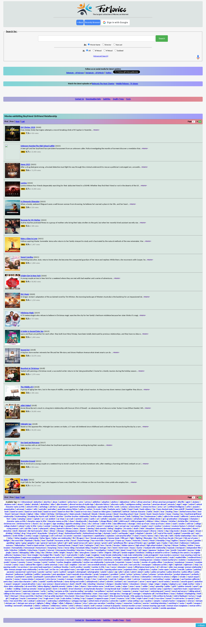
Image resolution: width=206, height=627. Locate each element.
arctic (117, 507)
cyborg (52, 529)
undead (31, 601)
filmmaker (148, 538)
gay (38, 543)
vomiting (110, 603)
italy (135, 550)
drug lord (53, 533)
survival (110, 591)
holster (191, 545)
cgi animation (171, 519)
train (57, 599)
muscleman (179, 562)
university (114, 601)
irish (117, 550)
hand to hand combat (35, 545)
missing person (146, 560)
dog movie (174, 531)
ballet (124, 509)
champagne (183, 519)
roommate (146, 579)
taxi (56, 594)
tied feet (39, 596)
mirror (135, 560)
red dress (135, 577)
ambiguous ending (133, 504)
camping (21, 519)
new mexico (113, 565)
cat (98, 519)
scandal (42, 582)
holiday (183, 545)
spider (167, 587)
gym (159, 543)
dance (75, 529)
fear (87, 538)
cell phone (128, 519)
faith (171, 536)
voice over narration (97, 603)
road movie (102, 579)
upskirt (123, 601)
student (125, 589)
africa (133, 502)
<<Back (80, 22)
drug (23, 533)
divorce (153, 531)
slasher (70, 587)
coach (174, 524)
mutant (8, 565)
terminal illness (162, 594)
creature (166, 526)
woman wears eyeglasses (177, 606)
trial (127, 599)
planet (140, 572)
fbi (74, 538)
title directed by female (119, 596)
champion (194, 519)
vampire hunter (168, 601)
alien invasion (62, 504)
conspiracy (109, 526)
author (82, 509)
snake (118, 587)
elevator (149, 533)
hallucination (20, 545)
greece (97, 543)
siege (151, 584)
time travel (103, 596)
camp (14, 519)
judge (198, 550)
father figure (45, 538)
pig (116, 572)
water (182, 603)
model (6, 562)
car (42, 519)
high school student (155, 545)
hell (97, 545)
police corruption (158, 572)
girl (66, 543)
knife (56, 553)
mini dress (108, 560)
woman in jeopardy (112, 606)
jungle (8, 553)
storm (55, 589)
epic (197, 533)
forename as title (62, 541)
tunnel (168, 599)
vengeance (181, 601)
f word (143, 536)
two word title (16, 601)
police (147, 572)
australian (52, 509)
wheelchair (28, 606)
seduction (199, 582)
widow (37, 606)
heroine (116, 545)
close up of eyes (157, 524)
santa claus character (22, 582)
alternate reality (117, 504)
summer (144, 589)
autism (89, 509)
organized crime (130, 570)
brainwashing (20, 517)
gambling (10, 543)
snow (131, 587)
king (38, 553)
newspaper (146, 565)
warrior (146, 603)
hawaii (75, 545)
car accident (50, 519)
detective (7, 531)
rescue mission (28, 579)
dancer (83, 529)
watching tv (173, 603)
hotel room (123, 548)
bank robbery (145, 509)
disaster (83, 531)
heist (81, 545)
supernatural (194, 589)
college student (10, 526)
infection (13, 550)
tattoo (50, 594)
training (76, 599)
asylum (29, 509)
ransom (116, 577)
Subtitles (106, 99)
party (56, 572)
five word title (17, 541)
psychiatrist (20, 577)
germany (52, 543)
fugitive (175, 541)
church (35, 524)
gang (24, 543)
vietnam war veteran (26, 603)
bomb (142, 514)
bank (136, 509)
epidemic (7, 536)
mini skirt (118, 560)
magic (88, 555)
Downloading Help (93, 99)
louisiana (17, 555)
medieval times (194, 558)
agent (188, 502)
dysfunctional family (73, 533)
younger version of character (139, 608)
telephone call (148, 594)
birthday (50, 514)
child (115, 521)
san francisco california (190, 579)
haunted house (64, 545)
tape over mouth (39, 594)
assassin (196, 507)
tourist (23, 599)
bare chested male (165, 509)
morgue (37, 562)
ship (84, 584)
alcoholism (44, 504)
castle (92, 519)
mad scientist (72, 555)
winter (64, 606)
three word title (27, 596)
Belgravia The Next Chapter (103, 84)
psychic (29, 577)
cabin (160, 517)
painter (189, 570)
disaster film (93, 531)
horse (60, 548)
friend (152, 541)
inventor (90, 550)
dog (166, 531)
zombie (156, 608)
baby (104, 509)
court (151, 526)
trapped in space (102, 599)
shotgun (109, 584)
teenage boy (115, 594)
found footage (84, 541)
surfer (43, 591)
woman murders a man (131, 606)
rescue (17, 579)
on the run (54, 570)
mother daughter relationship (69, 562)
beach (156, 512)
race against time (90, 577)
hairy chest (174, 543)
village (54, 603)
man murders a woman (169, 555)
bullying (135, 517)
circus (84, 524)
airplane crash (10, 504)
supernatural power (31, 591)
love (24, 555)
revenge (69, 579)
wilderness (55, 606)
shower (144, 584)
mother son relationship (93, 562)
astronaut (20, 509)
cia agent (47, 524)
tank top (26, 594)
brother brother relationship (77, 517)
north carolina (76, 567)
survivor (118, 591)
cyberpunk (43, 529)
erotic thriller (18, 536)
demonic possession (172, 529)
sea (125, 582)
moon (29, 562)
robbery (121, 579)
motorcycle (109, 562)
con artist (91, 526)
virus (85, 603)
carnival (78, 519)
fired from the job (166, 538)
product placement (182, 574)
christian (172, 521)
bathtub (126, 512)
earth (114, 533)
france (128, 541)
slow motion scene (95, 587)
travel (112, 599)
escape (36, 536)
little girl (116, 553)
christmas (194, 521)
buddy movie (119, 517)
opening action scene (113, 570)
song (152, 587)
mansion (90, 558)
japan (145, 550)
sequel (8, 584)
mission (157, 560)
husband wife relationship (155, 548)
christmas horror (24, 524)
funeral (182, 541)
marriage (116, 558)
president (115, 574)
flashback (29, 541)
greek (104, 543)
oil (157, 567)
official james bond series (144, 567)
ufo (25, 601)
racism (101, 577)
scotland (118, 582)
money (14, 562)
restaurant (39, 579)
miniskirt (127, 560)
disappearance (72, 531)
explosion (110, 536)
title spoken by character (141, 596)
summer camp (156, 589)
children (149, 521)
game (18, 543)
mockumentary (194, 560)
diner (46, 531)
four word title (97, 541)
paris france (31, 572)
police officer (187, 572)
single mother (188, 584)
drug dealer (42, 533)
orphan (154, 570)
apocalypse (91, 507)
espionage (44, 536)
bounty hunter (159, 514)
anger (185, 504)
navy (61, 565)
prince (129, 574)
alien (53, 504)
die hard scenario (35, 531)
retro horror (51, 579)
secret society (164, 582)
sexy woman (48, 584)
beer (176, 512)
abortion (47, 502)
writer (72, 608)
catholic (104, 519)
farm (201, 536)
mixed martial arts (169, 560)
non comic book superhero (41, 567)
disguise (117, 531)
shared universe (61, 584)
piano (110, 572)
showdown (134, 584)
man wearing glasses (12, 558)
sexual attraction (28, 584)
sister (198, 584)
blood (116, 514)
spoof (195, 587)
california (184, 517)
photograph (81, 572)
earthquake (123, 533)
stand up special (44, 589)
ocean (130, 567)
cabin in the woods (171, 517)
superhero (167, 589)
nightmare (188, 565)
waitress (137, 603)
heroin (109, 545)
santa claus (7, 582)
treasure (120, 599)
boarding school (126, 514)
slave (76, 587)
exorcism (77, 536)
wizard (86, 606)
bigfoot (30, 514)
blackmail (86, 514)
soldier (145, 587)
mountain (120, 562)
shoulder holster (121, 584)
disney (124, 531)
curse (35, 529)
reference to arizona (161, 577)
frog (168, 541)
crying (198, 526)
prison (144, 574)
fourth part (110, 541)
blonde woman (105, 514)
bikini (43, 514)
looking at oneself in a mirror (158, 553)
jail (140, 550)
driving (17, 533)
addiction (96, 502)
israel (129, 550)
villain (61, 603)
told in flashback (180, 596)
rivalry (87, 579)
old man (163, 567)
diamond (22, 531)
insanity (42, 550)
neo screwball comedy (97, 565)
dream (198, 531)
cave (120, 519)
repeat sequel (193, 577)
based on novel (50, 512)
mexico (79, 560)
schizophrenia (92, 582)
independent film (194, 548)
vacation (148, 601)
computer (81, 526)
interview (81, 550)
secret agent (151, 582)
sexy (39, 584)
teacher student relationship (79, 594)
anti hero (53, 507)
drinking (9, 533)
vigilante (40, 603)
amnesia (171, 504)
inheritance (33, 550)
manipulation (79, 558)
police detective (173, 572)
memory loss (18, 560)
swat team (144, 591)
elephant (140, 533)
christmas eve (9, 524)
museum (189, 562)
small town (109, 587)
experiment (88, 536)
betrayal (15, 514)
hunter (140, 548)
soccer (138, 587)
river (94, 579)
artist (188, 507)
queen (65, 577)
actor (81, 502)
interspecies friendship (65, 550)
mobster (182, 560)
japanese (152, 550)
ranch (108, 577)
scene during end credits (75, 582)
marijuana (99, 558)
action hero (72, 502)
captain (37, 519)
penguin (71, 572)
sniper (125, 587)
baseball (189, 509)
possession (46, 574)
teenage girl (127, 594)
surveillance (100, 591)
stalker (9, 589)
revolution (79, 579)
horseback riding (83, 548)
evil (52, 536)
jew (167, 550)
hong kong (52, 548)
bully (129, 517)
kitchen (49, 553)
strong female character (93, 589)
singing (164, 584)
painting (197, 570)
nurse (113, 567)
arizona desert (135, 507)
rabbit (78, 577)
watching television (159, 603)
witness (78, 606)
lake (76, 553)
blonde (95, 514)
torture (192, 596)
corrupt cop (124, 526)
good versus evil (80, 543)
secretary (175, 582)
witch (71, 606)
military (86, 560)
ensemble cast (188, 533)
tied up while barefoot (53, 596)
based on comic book (33, 512)
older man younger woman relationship (185, 567)
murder (136, 562)
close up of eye (143, 524)
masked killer (181, 558)
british (52, 517)
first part (179, 538)
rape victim (125, 577)
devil (15, 531)
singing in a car (175, 584)
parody (41, 572)
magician (95, 555)
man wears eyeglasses (31, 558)
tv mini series (178, 599)
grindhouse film (120, 543)
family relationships (183, 536)
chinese (164, 521)
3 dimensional (26, 502)
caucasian (112, 519)
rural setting (158, 579)
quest (72, 577)
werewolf (18, 606)
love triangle (33, 555)
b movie (97, 509)
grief (110, 543)
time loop (80, 596)
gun (145, 543)
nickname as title (160, 565)
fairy (157, 536)
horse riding (69, 548)
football (50, 541)
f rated (135, 536)
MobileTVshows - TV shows (127, 84)
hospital (94, 548)
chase (71, 521)
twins (6, 601)
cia (41, 524)
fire (155, 538)
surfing (50, 591)
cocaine (182, 524)
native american (50, 565)
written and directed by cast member (92, 608)
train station (66, 599)
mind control (97, 560)
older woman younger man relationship (20, 570)
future (190, 541)
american (147, 504)
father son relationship (61, 538)
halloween (184, 543)
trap (83, 599)
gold (70, 543)
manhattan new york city (52, 558)
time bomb (69, 596)
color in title (31, 526)
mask (172, 558)
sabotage (175, 579)
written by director (117, 608)
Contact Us (79, 99)
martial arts (149, 558)
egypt (132, 533)
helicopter (89, 545)
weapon (197, 603)
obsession (122, 567)
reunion (61, 579)
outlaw (173, 570)
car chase (61, 519)
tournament (32, 599)
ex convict (68, 536)
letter (101, 553)
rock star (136, 579)
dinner (52, 531)
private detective (165, 574)
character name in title (36, 521)
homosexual (29, 548)
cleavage (131, 524)
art (165, 507)
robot (129, 579)
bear (162, 512)
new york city (134, 565)
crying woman (12, 529)
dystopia (106, 533)
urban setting (133, 601)
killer (32, 553)
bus (142, 517)
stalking (17, 589)
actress (88, 502)
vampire (157, 601)
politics (37, 574)
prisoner (152, 574)
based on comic (16, 512)
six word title (30, 587)
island (123, 550)
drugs (61, 533)
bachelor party (114, 509)
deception (150, 529)
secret (142, 582)
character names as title (58, 521)
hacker (165, 543)
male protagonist (151, 555)
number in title (98, 567)
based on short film (66, 512)
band (130, 509)
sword (167, 591)
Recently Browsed (92, 22)
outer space (164, 570)
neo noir (82, 565)
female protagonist (98, 538)
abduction (38, 502)
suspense (127, 591)
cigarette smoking (72, 524)
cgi (163, 519)
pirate (127, 572)
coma (40, 526)
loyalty (57, 555)
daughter (118, 529)
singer (157, 584)
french (145, 541)
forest (73, 541)
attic (35, 509)
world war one (48, 608)
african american (144, 502)
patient (63, 572)
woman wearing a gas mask (154, 606)
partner (49, 572)
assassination (9, 509)
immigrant (180, 548)
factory (150, 536)
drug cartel (31, 533)
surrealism (89, 591)
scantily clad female (55, 582)
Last (23, 122)
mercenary (60, 560)
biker (37, 514)
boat (136, 514)
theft (199, 594)
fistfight (7, 541)
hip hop (167, 545)
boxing (176, 514)
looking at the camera (180, 553)
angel (178, 504)
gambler (197, 541)
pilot (121, 572)
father (10, 538)
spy (201, 587)
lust (63, 555)
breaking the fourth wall (38, 517)
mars (141, 558)
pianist (104, 572)
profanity (195, 574)
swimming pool (157, 591)
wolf (92, 606)
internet (51, 550)
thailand (180, 594)
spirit (174, 587)
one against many (67, 570)
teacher (62, 594)
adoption (105, 502)
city (89, 524)
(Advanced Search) (100, 56)
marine (108, 558)
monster (21, 562)
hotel (115, 548)
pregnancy (104, 574)
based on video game (102, 512)
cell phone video (140, 519)
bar (154, 509)
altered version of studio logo (81, 504)
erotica (28, 536)
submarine (134, 589)
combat (47, 526)
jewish (173, 550)
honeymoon (41, 548)
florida (37, 541)
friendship (160, 541)
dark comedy (100, 529)
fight (132, 538)
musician (198, 562)
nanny (15, 565)
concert (100, 526)
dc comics (128, 529)
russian (167, 579)
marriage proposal (129, 558)
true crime (159, 599)
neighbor (73, 565)
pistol (133, 572)
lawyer (94, 553)
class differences (119, 524)
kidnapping (24, 553)
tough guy (14, 599)
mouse (129, 562)
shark (72, 584)
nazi (66, 565)
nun (107, 567)
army (160, 507)
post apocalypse (58, 574)
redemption (146, 577)
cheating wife (81, 521)
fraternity (137, 541)
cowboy (158, 526)
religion (174, 577)
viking (47, 603)
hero (102, 545)
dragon (191, 531)
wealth (189, 603)
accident (62, 502)
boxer (169, 514)
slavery (83, 587)
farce (195, 536)
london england (128, 553)
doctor (161, 531)
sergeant (16, 584)
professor (10, 577)
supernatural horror (13, 591)
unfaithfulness (64, 601)
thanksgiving (190, 594)
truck (151, 599)
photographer (93, 572)
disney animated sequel (139, 531)
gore (91, 543)
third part (14, 596)
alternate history (102, 504)
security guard (187, 582)
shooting (91, 584)
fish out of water (191, 538)
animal (192, 504)
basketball (117, 512)
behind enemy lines (188, 512)
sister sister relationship (14, 587)
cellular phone (155, 519)
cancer (29, 519)
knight (62, 553)
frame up (120, 541)
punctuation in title (53, 577)
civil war (96, 524)
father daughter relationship (26, 538)
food (43, 541)
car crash (69, 519)
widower (45, 606)
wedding (8, 606)
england (177, 533)
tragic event (49, 599)
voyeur (119, 603)
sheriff (78, 584)
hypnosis (170, 548)
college (198, 524)
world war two (62, 608)
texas (172, 594)
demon (159, 529)
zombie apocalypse (168, 608)
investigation (100, 550)
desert (195, 529)
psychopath (38, 577)
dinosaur (60, 531)
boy (182, 514)
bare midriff (179, 509)
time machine (91, 596)
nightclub (178, 565)
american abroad (159, 504)
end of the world (165, 533)
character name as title (16, 521)
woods (37, 608)
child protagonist (138, 521)
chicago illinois (106, 521)
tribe (133, 599)
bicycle (23, 514)
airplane (195, 502)
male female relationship (111, 555)
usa (141, 601)
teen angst (103, 594)
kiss (42, 553)
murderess (168, 562)
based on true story (83, 512)
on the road (43, 570)
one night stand (83, 570)
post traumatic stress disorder (79, 574)
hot (109, 548)
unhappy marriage (79, 601)
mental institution (46, 560)
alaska (27, 504)
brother (60, 517)
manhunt (68, 558)
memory (8, 560)
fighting (139, 538)
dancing (90, 529)
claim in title (106, 524)
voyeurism (128, 603)
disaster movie (106, 531)
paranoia (10, 572)
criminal (190, 526)
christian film (183, 521)
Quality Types (118, 99)
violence (77, 603)
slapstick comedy (58, 587)
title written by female (162, 596)
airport (20, 504)
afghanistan (124, 502)
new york (123, 565)
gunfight (152, 543)
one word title (97, 570)
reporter (9, 579)
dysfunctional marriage (92, 533)
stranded (63, 589)
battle (149, 512)
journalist (182, 550)
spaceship (159, 587)
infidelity (22, 550)
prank (96, 574)
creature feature (179, 526)
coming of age (57, 526)
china (157, 521)
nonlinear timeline (61, 567)
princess (137, 574)
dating (110, 529)
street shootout (75, 589)
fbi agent (80, 538)
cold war (190, 524)
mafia (81, 555)
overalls (181, 570)
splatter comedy (184, 587)
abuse (55, 502)
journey (191, 550)
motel (44, 562)
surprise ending (76, 591)
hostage (103, 548)
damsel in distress (64, 529)
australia (42, 509)
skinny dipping (44, 587)
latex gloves (84, 553)
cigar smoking (58, 524)
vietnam (199, 601)
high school (140, 545)
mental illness (31, 560)
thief (7, 596)
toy (40, 599)
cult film (28, 529)
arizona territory (149, 507)
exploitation (100, 536)
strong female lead (112, 589)
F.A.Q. (128, 99)
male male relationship (132, 555)
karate (15, 553)
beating (169, 512)
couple (144, 526)
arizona (124, 507)
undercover (41, 601)
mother (52, 562)
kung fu (70, 553)
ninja (196, 565)
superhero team (180, 589)
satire (35, 582)
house (132, 548)
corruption (135, 526)
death (136, 529)
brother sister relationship (101, 517)
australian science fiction (68, 509)
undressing (52, 601)
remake (182, 577)
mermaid (70, 560)
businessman (150, 517)
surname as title (61, 591)
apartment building (77, 507)
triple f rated (142, 599)
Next (18, 122)
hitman (175, 545)
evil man (58, 536)
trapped (90, 599)
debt (142, 529)
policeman (19, 574)
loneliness (140, 553)
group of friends (135, 543)
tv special (189, 599)
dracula (184, 531)
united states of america (98, 601)
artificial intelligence (176, 507)
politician (29, 574)
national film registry (34, 565)
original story (144, 570)
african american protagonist (164, 502)
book (149, 514)
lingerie (108, 553)
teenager (137, 594)
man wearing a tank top (190, 555)
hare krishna (51, 545)
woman (99, 606)
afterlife (181, 502)
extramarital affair (123, 536)
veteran (190, 601)
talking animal (194, 591)
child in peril (124, 521)
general (44, 543)
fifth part (124, 538)
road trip (112, 579)
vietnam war (10, 603)
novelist (87, 567)
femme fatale (113, 538)
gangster (31, 543)
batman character (138, 512)
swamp (135, 591)
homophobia (17, 548)
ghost (60, 543)
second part (133, 582)
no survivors (23, 567)
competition (70, 526)
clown (168, 524)
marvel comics (162, 558)
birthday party (62, 514)
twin (197, 599)
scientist (109, 582)
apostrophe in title (105, 507)
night (171, 565)
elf (155, 533)
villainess (69, 603)
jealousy (161, 550)
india (6, 550)
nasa (22, 565)
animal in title (32, 507)
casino (85, 519)
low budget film (46, 555)
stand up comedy (29, 589)
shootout (101, 584)
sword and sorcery (179, 591)
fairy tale (164, 536)
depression (186, 529)
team (95, 594)
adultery (114, 502)
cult (21, 529)
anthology (44, 507)
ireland (111, 550)
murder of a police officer (152, 562)
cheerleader (93, 521)
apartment (63, 507)
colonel (21, 526)
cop (116, 526)
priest (122, 574)
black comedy (75, 514)
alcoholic (35, 504)
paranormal (20, 572)
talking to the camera (12, 594)
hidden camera (128, 545)
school (102, 582)
